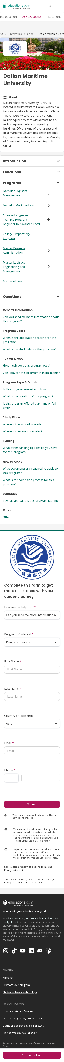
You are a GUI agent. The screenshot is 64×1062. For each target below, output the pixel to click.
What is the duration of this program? (28, 396)
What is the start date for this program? (29, 349)
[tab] (32, 16)
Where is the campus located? (22, 431)
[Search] (50, 6)
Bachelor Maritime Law (18, 205)
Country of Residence (19, 716)
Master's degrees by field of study (22, 1018)
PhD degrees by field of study (20, 1032)
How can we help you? (20, 607)
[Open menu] (58, 6)
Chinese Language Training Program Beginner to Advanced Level (21, 219)
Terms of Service (30, 882)
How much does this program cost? (26, 366)
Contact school (32, 1055)
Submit (32, 804)
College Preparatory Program (16, 236)
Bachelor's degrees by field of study (23, 1025)
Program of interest (18, 634)
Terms (44, 866)
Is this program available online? (24, 389)
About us (8, 977)
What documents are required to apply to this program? (30, 471)
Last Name (12, 689)
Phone (9, 770)
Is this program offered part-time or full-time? (30, 405)
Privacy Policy (11, 882)
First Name (12, 661)
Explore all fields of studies (18, 1011)
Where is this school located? (22, 424)
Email (9, 743)
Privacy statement (13, 870)
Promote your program (16, 985)
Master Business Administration (14, 250)
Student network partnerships (20, 992)
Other (7, 517)
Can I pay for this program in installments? (31, 373)
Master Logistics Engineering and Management (14, 266)
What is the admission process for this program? (28, 482)
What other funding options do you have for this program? (30, 450)
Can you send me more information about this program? (31, 319)
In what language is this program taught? (30, 501)
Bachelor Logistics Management (15, 193)
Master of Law (12, 281)
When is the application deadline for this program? (30, 340)
